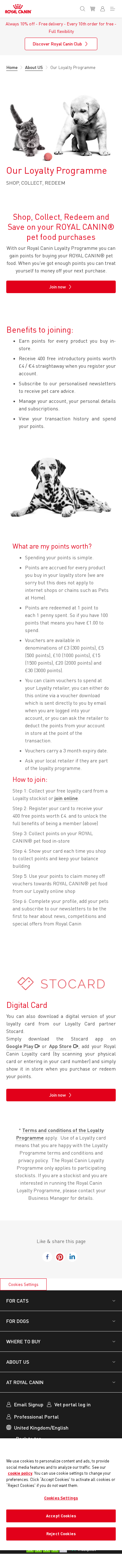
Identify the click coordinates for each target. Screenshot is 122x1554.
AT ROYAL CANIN (24, 1382)
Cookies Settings (23, 1284)
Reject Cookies (61, 1533)
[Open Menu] (114, 8)
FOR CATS (17, 1301)
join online (66, 798)
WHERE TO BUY (23, 1341)
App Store (60, 1046)
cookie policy (20, 1473)
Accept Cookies (61, 1515)
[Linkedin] (72, 1257)
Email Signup (28, 1404)
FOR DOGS (17, 1321)
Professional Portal (36, 1417)
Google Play (19, 1046)
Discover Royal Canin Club (57, 43)
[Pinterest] (60, 1257)
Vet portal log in (72, 1404)
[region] (61, 1494)
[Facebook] (47, 1257)
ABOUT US (17, 1362)
